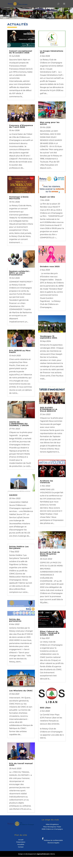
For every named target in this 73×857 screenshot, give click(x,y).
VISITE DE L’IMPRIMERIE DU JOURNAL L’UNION (19, 424)
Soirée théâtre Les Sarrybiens (19, 547)
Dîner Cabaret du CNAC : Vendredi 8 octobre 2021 (49, 633)
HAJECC (13, 495)
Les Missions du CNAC (21, 691)
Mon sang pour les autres (50, 123)
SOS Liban (45, 708)
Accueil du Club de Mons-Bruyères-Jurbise (50, 554)
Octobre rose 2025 (50, 266)
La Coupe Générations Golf (51, 52)
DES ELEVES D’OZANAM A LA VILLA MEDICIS (48, 409)
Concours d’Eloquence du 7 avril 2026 (21, 126)
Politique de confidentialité (53, 840)
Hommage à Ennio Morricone (19, 198)
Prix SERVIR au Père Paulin (20, 351)
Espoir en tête (47, 197)
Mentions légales (53, 843)
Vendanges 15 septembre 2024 (48, 337)
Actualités (20, 844)
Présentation (20, 842)
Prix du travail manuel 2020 (21, 764)
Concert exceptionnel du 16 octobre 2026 (20, 52)
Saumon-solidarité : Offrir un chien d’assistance (19, 273)
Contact (20, 847)
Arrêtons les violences (46, 482)
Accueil (20, 840)
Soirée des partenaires (15, 620)
